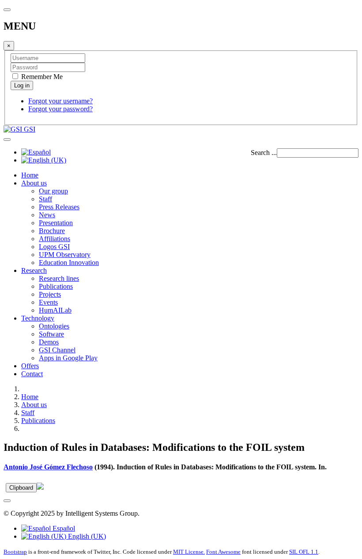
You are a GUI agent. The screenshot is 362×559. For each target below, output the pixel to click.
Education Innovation (69, 262)
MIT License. (189, 551)
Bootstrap (15, 551)
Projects (50, 294)
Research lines (59, 278)
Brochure (52, 230)
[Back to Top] (7, 500)
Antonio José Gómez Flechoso (48, 467)
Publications (56, 286)
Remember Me (41, 76)
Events (48, 302)
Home (29, 175)
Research (34, 270)
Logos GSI (54, 246)
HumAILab (55, 310)
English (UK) (86, 536)
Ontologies (54, 326)
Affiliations (54, 238)
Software (51, 334)
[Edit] (40, 487)
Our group (53, 191)
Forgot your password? (60, 109)
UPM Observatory (64, 254)
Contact (32, 374)
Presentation (56, 223)
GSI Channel (57, 350)
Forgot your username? (60, 101)
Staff (45, 199)
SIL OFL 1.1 (303, 551)
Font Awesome (223, 551)
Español (63, 528)
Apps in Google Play (68, 358)
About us (34, 183)
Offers (30, 366)
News (47, 215)
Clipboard (21, 487)
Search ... (264, 152)
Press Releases (59, 207)
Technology (37, 318)
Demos (49, 342)
